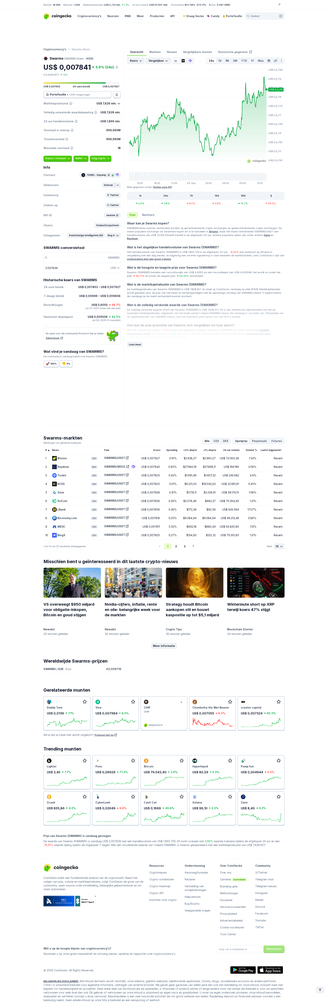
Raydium (132, 238)
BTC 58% (190, 4)
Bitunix (213, 231)
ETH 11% (201, 4)
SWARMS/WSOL (115, 466)
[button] (108, 185)
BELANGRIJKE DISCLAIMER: (61, 981)
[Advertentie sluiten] (181, 702)
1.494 (76, 4)
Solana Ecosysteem (258, 333)
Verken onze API (162, 187)
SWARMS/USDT (114, 457)
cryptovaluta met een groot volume (149, 258)
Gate (267, 235)
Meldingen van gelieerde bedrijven (62, 442)
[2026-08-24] (269, 60)
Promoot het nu (104, 734)
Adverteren (53, 338)
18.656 (56, 4)
